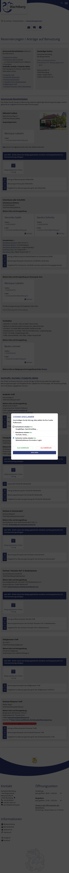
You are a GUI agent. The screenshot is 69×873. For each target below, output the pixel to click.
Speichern (34, 452)
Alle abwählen (46, 448)
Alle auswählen (23, 448)
